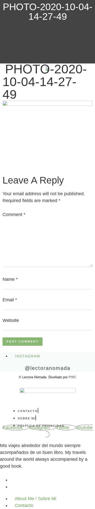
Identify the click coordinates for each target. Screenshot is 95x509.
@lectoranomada (47, 368)
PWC (72, 377)
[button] (12, 67)
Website (11, 320)
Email (10, 300)
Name (10, 279)
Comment (14, 214)
